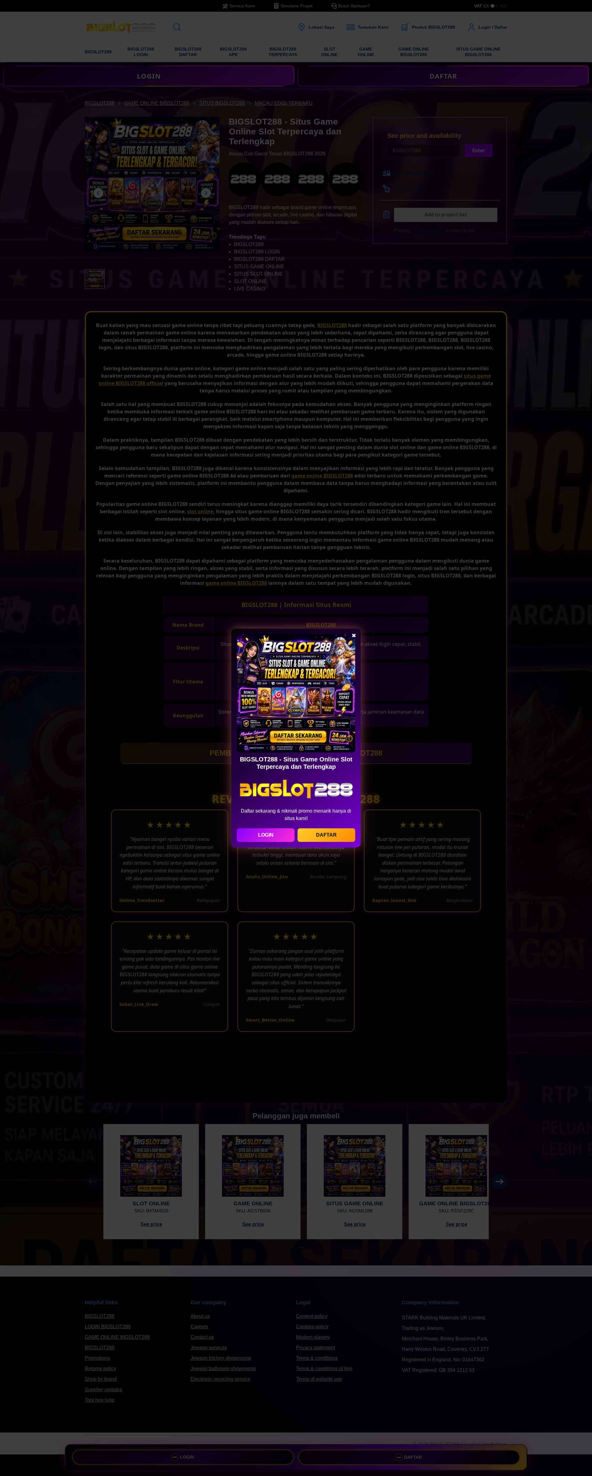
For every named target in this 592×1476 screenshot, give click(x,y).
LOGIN (265, 835)
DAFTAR (326, 835)
